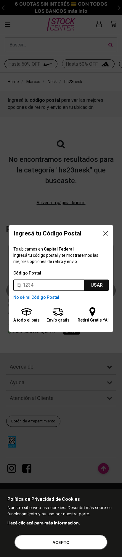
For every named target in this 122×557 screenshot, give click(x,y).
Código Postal (27, 273)
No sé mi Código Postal (36, 297)
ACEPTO (61, 542)
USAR (97, 285)
